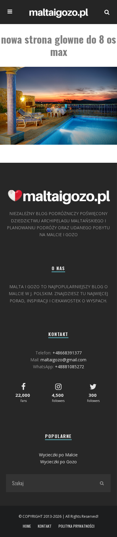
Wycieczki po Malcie (58, 455)
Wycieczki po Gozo (58, 461)
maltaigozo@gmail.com (63, 360)
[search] (102, 483)
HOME (27, 526)
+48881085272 (69, 366)
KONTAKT (45, 526)
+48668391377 (67, 353)
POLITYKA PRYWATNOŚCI (76, 526)
